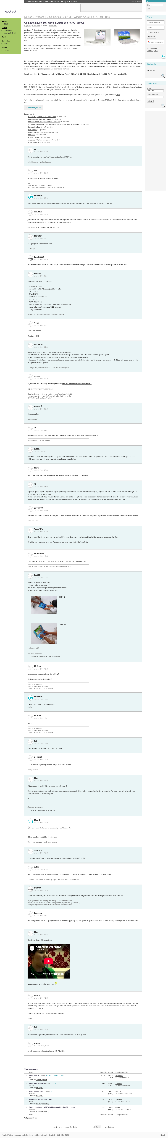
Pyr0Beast (119, 1099)
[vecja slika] (127, 37)
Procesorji (53, 25)
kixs (36, 778)
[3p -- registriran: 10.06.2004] (30, 485)
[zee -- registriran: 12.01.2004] (30, 171)
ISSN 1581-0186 (63, 1135)
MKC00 (31, 1086)
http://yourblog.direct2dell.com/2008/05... (57, 157)
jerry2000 (38, 508)
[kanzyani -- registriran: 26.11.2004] (30, 914)
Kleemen (119, 1083)
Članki (4, 37)
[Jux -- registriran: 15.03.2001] (30, 150)
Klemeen (32, 1093)
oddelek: (68, 1127)
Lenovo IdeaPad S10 (35, 127)
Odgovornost (32, 1135)
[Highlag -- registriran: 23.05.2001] (30, 274)
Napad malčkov (34, 137)
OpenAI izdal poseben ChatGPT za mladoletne (51, 1)
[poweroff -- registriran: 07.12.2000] (30, 407)
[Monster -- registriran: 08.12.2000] (30, 237)
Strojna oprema (41, 1080)
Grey (36, 467)
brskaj (6, 43)
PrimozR (32, 1101)
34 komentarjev (32, 107)
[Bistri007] (30, 889)
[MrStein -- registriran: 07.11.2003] (30, 667)
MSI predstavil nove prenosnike (39, 119)
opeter (37, 376)
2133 (118, 94)
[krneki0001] (30, 258)
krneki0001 (39, 257)
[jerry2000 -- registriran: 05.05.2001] (30, 509)
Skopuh (57, 66)
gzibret (44, 656)
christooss (39, 553)
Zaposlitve (6, 41)
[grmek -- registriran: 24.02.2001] (30, 1044)
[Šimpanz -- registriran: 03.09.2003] (30, 851)
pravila (6, 50)
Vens (36, 323)
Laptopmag (31, 61)
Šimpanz (38, 850)
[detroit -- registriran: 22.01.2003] (30, 996)
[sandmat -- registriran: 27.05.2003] (30, 213)
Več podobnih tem (30, 1118)
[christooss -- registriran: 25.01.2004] (30, 554)
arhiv (6, 24)
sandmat (38, 211)
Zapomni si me (153, 32)
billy (30, 1078)
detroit (37, 995)
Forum (4, 27)
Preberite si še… (30, 114)
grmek (37, 1043)
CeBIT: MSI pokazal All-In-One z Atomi (42, 116)
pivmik (37, 574)
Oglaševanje (43, 1135)
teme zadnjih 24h (10, 33)
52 (55, 1075)
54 (60, 1075)
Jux (36, 149)
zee (35, 170)
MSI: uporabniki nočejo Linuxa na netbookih (44, 122)
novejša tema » (109, 1127)
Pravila (4, 1135)
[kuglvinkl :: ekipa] (30, 196)
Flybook (56, 542)
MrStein (37, 666)
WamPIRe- (39, 529)
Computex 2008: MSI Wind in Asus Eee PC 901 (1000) (54, 22)
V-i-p (36, 866)
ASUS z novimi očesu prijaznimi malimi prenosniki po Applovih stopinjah (54, 124)
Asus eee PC (34, 1075)
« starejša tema (56, 1127)
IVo (35, 740)
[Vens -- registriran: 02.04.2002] (30, 324)
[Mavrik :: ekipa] (30, 821)
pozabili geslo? (152, 51)
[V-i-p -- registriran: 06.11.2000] (30, 868)
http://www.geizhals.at (45, 389)
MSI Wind (31, 135)
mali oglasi (8, 30)
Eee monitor (32, 129)
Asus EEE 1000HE (37, 1083)
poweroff (38, 406)
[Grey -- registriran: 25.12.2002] (30, 469)
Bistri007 (38, 888)
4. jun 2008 (36, 25)
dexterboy (38, 344)
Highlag (37, 273)
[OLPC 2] (44, 605)
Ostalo (4, 47)
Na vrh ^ (163, 1135)
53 (57, 1075)
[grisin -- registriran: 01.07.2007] (30, 450)
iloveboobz (119, 1075)
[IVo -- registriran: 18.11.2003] (30, 742)
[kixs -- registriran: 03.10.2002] (30, 779)
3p (35, 484)
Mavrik (37, 820)
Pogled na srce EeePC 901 (38, 132)
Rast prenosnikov (34, 142)
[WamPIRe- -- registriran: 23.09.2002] (30, 530)
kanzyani (38, 913)
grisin (37, 448)
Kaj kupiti (39, 1087)
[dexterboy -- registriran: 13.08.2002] (30, 345)
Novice (4, 21)
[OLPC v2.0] (44, 633)
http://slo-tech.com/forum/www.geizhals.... (76, 384)
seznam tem (151, 70)
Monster (38, 236)
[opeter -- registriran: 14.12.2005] (30, 377)
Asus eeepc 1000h (37, 1091)
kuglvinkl (38, 195)
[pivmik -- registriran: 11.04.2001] (30, 576)
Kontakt (52, 1135)
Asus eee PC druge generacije (39, 140)
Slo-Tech (27, 30)
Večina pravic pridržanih (17, 1135)
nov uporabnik (152, 48)
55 (62, 1075)
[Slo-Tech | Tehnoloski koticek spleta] (13, 10)
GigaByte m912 (33, 336)
